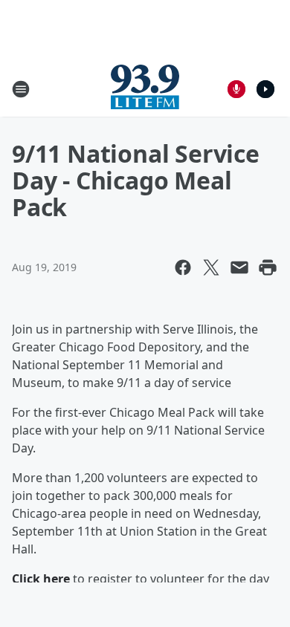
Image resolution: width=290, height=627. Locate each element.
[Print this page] (267, 267)
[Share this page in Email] (239, 267)
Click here (41, 579)
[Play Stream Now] (265, 89)
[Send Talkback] (236, 89)
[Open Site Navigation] (21, 89)
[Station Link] (145, 89)
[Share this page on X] (211, 267)
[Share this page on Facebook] (183, 267)
